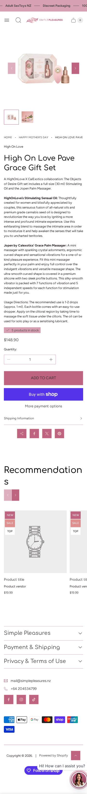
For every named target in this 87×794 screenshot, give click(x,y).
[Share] (22, 433)
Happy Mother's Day (33, 137)
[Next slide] (75, 68)
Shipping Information (19, 418)
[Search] (18, 20)
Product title (14, 579)
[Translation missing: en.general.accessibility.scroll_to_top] (75, 755)
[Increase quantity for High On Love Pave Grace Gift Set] (51, 359)
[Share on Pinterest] (59, 433)
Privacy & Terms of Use (35, 661)
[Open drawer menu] (6, 20)
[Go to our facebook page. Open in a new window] (9, 699)
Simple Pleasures (27, 633)
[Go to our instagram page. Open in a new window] (21, 699)
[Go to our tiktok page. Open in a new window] (34, 699)
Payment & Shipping (32, 647)
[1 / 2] (11, 117)
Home (8, 137)
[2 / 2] (27, 117)
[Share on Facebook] (34, 433)
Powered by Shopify (53, 755)
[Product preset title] (35, 541)
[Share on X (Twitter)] (47, 433)
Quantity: (10, 349)
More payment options (43, 406)
